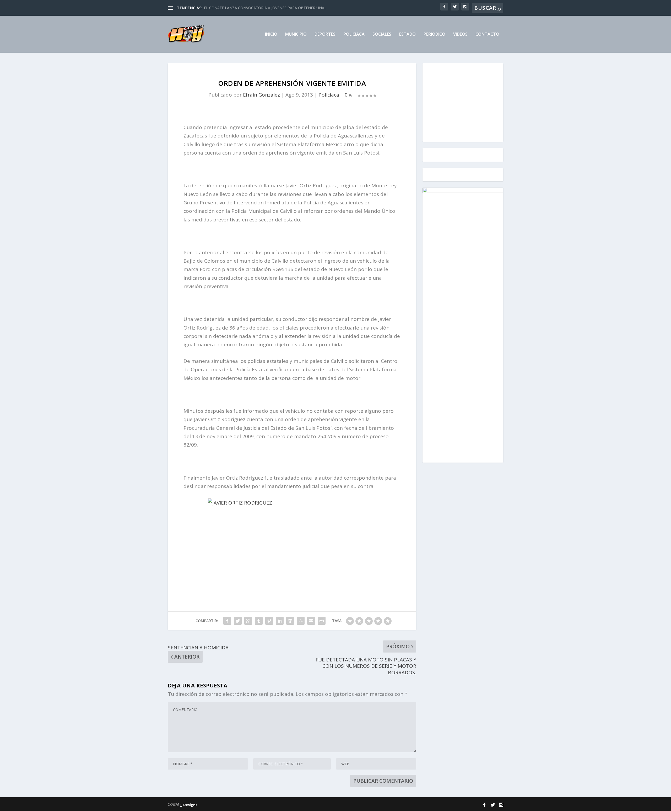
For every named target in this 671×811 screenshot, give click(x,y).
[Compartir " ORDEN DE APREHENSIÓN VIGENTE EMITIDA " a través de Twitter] (237, 621)
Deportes (325, 34)
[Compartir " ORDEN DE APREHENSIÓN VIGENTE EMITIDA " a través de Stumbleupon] (300, 621)
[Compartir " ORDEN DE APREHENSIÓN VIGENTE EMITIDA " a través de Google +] (248, 621)
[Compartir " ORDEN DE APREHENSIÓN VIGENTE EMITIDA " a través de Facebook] (227, 621)
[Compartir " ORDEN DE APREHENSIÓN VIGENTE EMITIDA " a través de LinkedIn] (279, 621)
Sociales (381, 34)
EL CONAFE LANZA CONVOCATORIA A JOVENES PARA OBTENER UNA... (265, 7)
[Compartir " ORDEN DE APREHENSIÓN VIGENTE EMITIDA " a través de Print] (321, 621)
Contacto (487, 34)
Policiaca (354, 34)
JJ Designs (188, 804)
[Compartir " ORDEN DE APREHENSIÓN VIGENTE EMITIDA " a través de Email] (311, 621)
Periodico (434, 34)
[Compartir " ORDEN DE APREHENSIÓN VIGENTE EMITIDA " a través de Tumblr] (258, 621)
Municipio (296, 34)
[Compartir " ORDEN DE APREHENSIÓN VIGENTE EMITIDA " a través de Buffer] (290, 621)
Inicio (271, 34)
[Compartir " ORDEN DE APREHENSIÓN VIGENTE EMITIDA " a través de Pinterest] (269, 621)
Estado (407, 34)
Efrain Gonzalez (261, 94)
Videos (460, 34)
